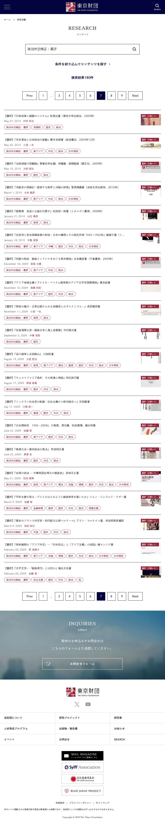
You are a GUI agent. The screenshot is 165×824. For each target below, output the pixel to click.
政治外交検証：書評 (17, 127)
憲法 (60, 365)
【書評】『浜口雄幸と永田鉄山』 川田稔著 (82, 360)
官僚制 (37, 127)
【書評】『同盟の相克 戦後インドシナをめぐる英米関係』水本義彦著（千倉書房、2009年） (82, 265)
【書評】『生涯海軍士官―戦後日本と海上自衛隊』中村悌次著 (82, 336)
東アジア (38, 151)
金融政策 (38, 508)
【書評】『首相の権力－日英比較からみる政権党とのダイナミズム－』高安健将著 (82, 312)
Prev (30, 95)
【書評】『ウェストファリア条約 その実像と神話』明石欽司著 (82, 384)
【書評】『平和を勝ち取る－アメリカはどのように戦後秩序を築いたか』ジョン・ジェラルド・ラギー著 (82, 503)
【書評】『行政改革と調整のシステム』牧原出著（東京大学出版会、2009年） (82, 122)
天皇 (35, 532)
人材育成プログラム (16, 728)
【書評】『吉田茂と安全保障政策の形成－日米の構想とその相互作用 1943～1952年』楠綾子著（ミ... (82, 241)
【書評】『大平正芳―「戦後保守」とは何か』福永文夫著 (82, 572)
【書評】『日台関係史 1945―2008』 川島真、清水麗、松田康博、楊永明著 (82, 431)
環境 (81, 484)
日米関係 (73, 199)
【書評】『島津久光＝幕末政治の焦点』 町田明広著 (82, 455)
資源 (70, 365)
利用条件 (60, 803)
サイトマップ (102, 803)
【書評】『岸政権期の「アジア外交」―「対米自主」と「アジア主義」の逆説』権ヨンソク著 (82, 550)
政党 (35, 222)
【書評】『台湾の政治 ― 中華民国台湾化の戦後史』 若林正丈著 (82, 479)
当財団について (13, 718)
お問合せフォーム (82, 663)
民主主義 (38, 579)
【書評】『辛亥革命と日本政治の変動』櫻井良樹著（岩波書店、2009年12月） (82, 146)
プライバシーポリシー (80, 803)
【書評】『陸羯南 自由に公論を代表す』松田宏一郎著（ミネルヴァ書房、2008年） (82, 217)
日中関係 (73, 151)
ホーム (7, 19)
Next (135, 95)
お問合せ (64, 739)
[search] (134, 49)
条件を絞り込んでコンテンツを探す (81, 64)
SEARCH (119, 739)
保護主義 (93, 508)
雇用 (50, 508)
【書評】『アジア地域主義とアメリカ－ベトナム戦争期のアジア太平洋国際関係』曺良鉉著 (82, 288)
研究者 (118, 718)
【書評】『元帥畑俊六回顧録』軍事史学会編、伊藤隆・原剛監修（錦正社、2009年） (82, 169)
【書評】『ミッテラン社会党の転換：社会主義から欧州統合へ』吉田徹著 (82, 408)
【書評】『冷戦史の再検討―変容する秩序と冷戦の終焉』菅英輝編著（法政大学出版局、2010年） (82, 193)
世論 (70, 484)
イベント (9, 739)
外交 (50, 151)
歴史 (48, 127)
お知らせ (119, 728)
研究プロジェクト (69, 718)
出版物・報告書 (68, 728)
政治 (58, 127)
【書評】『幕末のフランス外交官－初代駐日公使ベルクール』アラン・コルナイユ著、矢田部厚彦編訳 (82, 526)
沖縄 (50, 246)
